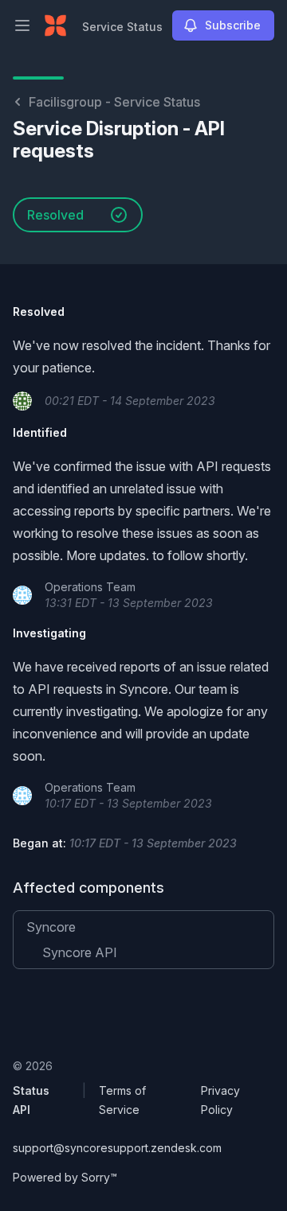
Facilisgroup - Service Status (114, 102)
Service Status (122, 26)
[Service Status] (55, 25)
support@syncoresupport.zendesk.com (117, 1148)
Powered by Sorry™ (65, 1177)
